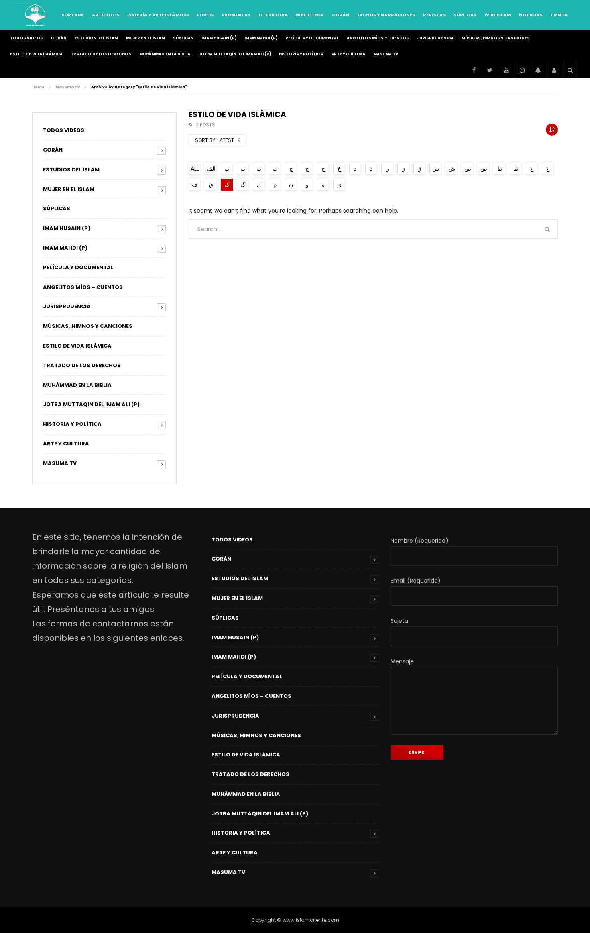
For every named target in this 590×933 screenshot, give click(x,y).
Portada (72, 15)
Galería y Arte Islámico (158, 15)
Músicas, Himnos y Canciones (496, 38)
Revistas (434, 15)
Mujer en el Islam (145, 38)
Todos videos (26, 38)
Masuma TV (385, 54)
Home (38, 87)
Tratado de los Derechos (101, 54)
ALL (195, 169)
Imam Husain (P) (218, 38)
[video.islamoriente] (35, 15)
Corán (341, 15)
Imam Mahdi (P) (260, 38)
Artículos (105, 15)
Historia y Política (301, 54)
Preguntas (236, 15)
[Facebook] (474, 70)
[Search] (570, 70)
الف (211, 169)
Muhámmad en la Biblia (164, 54)
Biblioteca (310, 15)
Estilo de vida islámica (36, 54)
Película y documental (312, 38)
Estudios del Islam (96, 38)
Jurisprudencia (435, 38)
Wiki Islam (497, 15)
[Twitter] (490, 70)
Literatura (273, 15)
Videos (205, 15)
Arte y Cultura (348, 54)
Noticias (530, 15)
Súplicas (465, 15)
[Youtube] (506, 70)
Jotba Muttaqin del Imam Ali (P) (234, 54)
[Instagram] (522, 70)
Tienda (559, 15)
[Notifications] (538, 70)
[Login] (554, 70)
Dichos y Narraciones (386, 15)
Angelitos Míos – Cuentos (378, 38)
